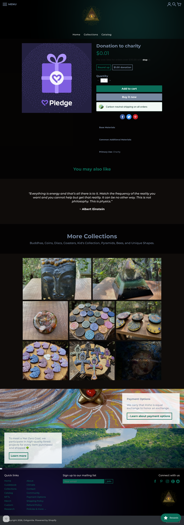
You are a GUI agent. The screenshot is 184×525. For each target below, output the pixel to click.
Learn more (18, 455)
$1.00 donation (122, 67)
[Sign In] (169, 4)
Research (9, 509)
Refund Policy (34, 505)
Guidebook (10, 484)
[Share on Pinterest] (135, 116)
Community (33, 492)
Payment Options (36, 497)
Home (7, 480)
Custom (8, 505)
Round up (104, 67)
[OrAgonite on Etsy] (173, 483)
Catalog (8, 492)
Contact (31, 488)
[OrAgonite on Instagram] (167, 483)
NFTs (7, 497)
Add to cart (129, 88)
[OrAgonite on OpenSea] (178, 483)
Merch (7, 501)
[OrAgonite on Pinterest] (161, 483)
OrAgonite (28, 520)
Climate (31, 484)
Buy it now (129, 97)
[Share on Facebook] (122, 116)
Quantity (102, 76)
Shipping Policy (35, 501)
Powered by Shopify (45, 520)
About (30, 480)
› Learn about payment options (149, 416)
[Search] (174, 4)
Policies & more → (36, 509)
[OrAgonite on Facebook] (155, 483)
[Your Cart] (179, 4)
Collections (10, 488)
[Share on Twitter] (129, 116)
